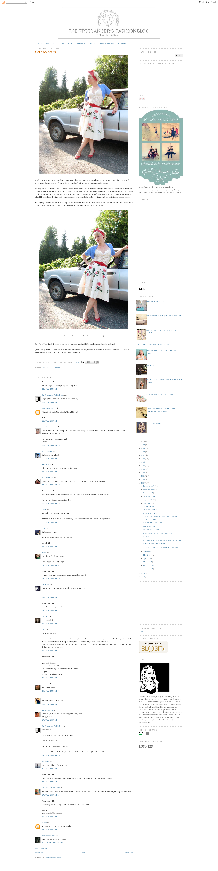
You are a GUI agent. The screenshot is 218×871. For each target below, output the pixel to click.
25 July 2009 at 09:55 (52, 720)
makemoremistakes (48, 836)
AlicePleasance (47, 451)
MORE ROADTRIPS (45, 52)
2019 (143, 448)
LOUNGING (150, 365)
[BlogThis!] (89, 362)
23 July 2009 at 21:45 (52, 650)
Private (44, 822)
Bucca (44, 552)
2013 (143, 469)
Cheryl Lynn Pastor (49, 427)
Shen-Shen (46, 464)
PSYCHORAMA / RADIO (152, 530)
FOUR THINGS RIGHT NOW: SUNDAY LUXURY (164, 316)
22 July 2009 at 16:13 (52, 445)
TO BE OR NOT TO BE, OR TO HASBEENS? (162, 394)
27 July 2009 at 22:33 (52, 816)
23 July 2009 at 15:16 (52, 623)
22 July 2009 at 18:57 (52, 471)
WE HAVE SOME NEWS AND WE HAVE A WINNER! (162, 540)
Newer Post (39, 853)
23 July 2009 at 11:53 (52, 597)
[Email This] (86, 362)
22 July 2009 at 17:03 (52, 458)
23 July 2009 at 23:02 (52, 678)
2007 (143, 577)
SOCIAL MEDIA (67, 43)
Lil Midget (45, 584)
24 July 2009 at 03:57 (52, 691)
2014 (143, 465)
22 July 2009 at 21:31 (52, 522)
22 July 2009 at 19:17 (52, 485)
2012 (143, 472)
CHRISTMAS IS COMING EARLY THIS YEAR (154, 345)
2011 (143, 476)
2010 (143, 479)
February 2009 (148, 565)
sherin (44, 509)
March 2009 (147, 562)
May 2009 (147, 555)
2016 (143, 458)
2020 (143, 445)
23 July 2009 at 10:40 (52, 578)
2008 (143, 573)
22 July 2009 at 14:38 (52, 402)
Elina (43, 629)
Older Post (129, 853)
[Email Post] (82, 362)
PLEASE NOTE (51, 43)
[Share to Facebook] (95, 362)
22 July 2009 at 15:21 (52, 421)
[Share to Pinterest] (97, 362)
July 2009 (147, 503)
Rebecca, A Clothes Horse (51, 788)
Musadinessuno (47, 710)
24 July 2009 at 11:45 (52, 704)
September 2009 (149, 496)
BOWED (146, 537)
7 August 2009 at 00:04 (53, 843)
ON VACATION (148, 506)
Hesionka (45, 616)
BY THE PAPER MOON (154, 423)
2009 (143, 483)
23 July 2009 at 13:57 (52, 610)
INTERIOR (81, 43)
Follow (141, 631)
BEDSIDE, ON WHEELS (155, 301)
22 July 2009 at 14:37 (52, 389)
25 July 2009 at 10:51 (52, 755)
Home (84, 853)
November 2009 (149, 489)
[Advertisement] (161, 602)
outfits (49, 367)
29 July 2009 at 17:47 (52, 829)
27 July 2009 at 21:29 (52, 795)
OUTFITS (92, 43)
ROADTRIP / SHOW (150, 513)
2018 (143, 452)
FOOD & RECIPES (107, 43)
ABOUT (39, 43)
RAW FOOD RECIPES (126, 43)
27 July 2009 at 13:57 (52, 782)
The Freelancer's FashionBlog (52, 395)
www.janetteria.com (48, 408)
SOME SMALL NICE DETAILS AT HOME (158, 533)
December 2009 (149, 486)
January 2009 (148, 569)
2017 (143, 455)
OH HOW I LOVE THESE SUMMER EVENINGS (160, 547)
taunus (57, 367)
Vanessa (44, 684)
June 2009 (147, 551)
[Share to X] (92, 362)
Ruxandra (45, 761)
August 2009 (148, 500)
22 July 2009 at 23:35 (52, 546)
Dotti (43, 528)
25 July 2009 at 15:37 (52, 768)
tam (43, 697)
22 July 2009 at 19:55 (52, 503)
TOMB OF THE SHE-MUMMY (154, 543)
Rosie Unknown (47, 477)
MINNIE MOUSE (149, 526)
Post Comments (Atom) (53, 857)
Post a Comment (41, 849)
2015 (143, 462)
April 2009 (147, 558)
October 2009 (148, 493)
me (43, 367)
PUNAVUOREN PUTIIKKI (152, 523)
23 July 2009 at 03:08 (52, 565)
